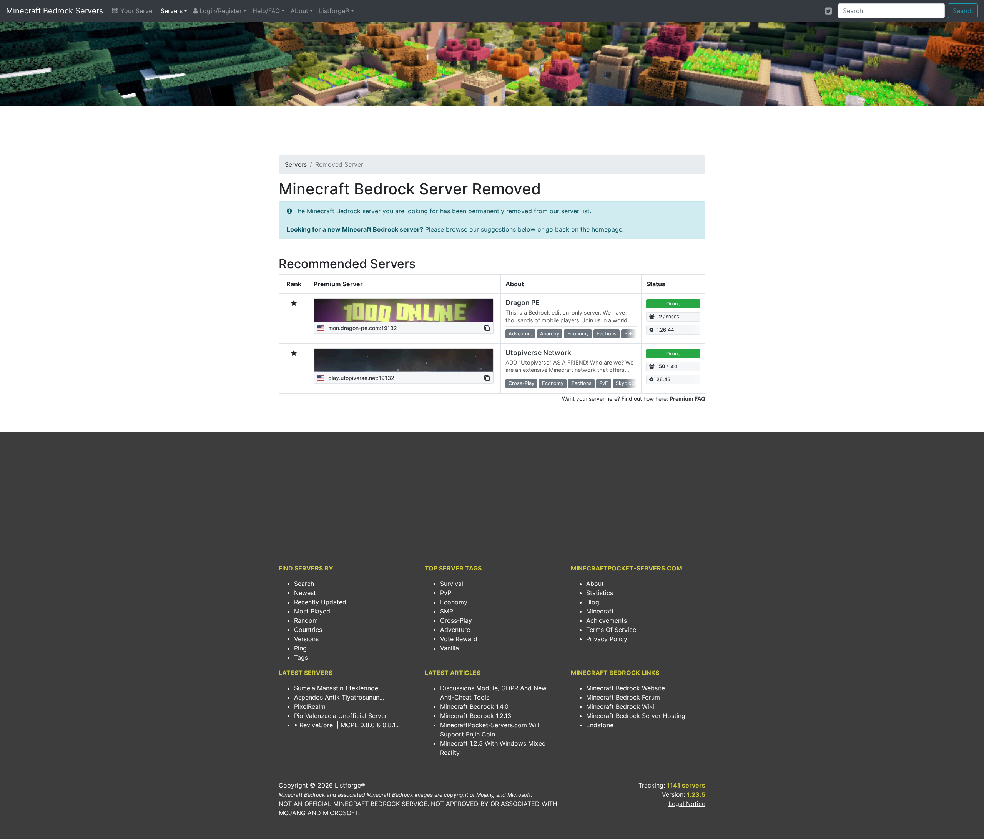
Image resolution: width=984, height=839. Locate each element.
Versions (306, 639)
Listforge (348, 785)
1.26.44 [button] (665, 330)
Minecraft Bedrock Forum (623, 697)
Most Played (312, 611)
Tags (301, 657)
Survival (451, 583)
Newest (305, 593)
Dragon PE (522, 302)
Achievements (606, 620)
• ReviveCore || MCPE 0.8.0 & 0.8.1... (347, 725)
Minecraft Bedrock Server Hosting (635, 716)
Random (306, 620)
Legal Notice (686, 803)
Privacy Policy (606, 639)
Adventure (455, 629)
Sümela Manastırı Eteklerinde (336, 688)
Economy (453, 602)
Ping (300, 648)
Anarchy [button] (549, 334)
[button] (487, 328)
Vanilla (449, 648)
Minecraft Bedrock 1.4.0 (474, 706)
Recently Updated (320, 602)
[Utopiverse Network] (403, 360)
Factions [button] (607, 334)
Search (963, 11)
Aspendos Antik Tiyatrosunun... (339, 697)
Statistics (599, 593)
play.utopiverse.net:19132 (360, 378)
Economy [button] (578, 334)
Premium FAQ (687, 398)
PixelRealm (310, 706)
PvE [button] (628, 334)
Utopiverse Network (538, 352)
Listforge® (334, 11)
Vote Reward (458, 639)
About (299, 11)
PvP (445, 593)
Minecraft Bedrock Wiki (620, 706)
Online (673, 304)
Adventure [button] (520, 334)
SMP (446, 611)
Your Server (136, 11)
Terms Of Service (611, 629)
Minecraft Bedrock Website (625, 688)
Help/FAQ (266, 11)
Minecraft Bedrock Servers (54, 10)
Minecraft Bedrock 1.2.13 (475, 716)
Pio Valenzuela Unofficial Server (340, 716)
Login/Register (220, 11)
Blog (592, 602)
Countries (308, 629)
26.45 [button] (663, 379)
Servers (172, 11)
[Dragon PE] (403, 310)
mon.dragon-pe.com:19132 (362, 328)
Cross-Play (456, 620)
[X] (828, 10)
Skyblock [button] (626, 383)
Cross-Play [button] (521, 383)
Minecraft (600, 611)
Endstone (599, 725)
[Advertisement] (492, 133)
